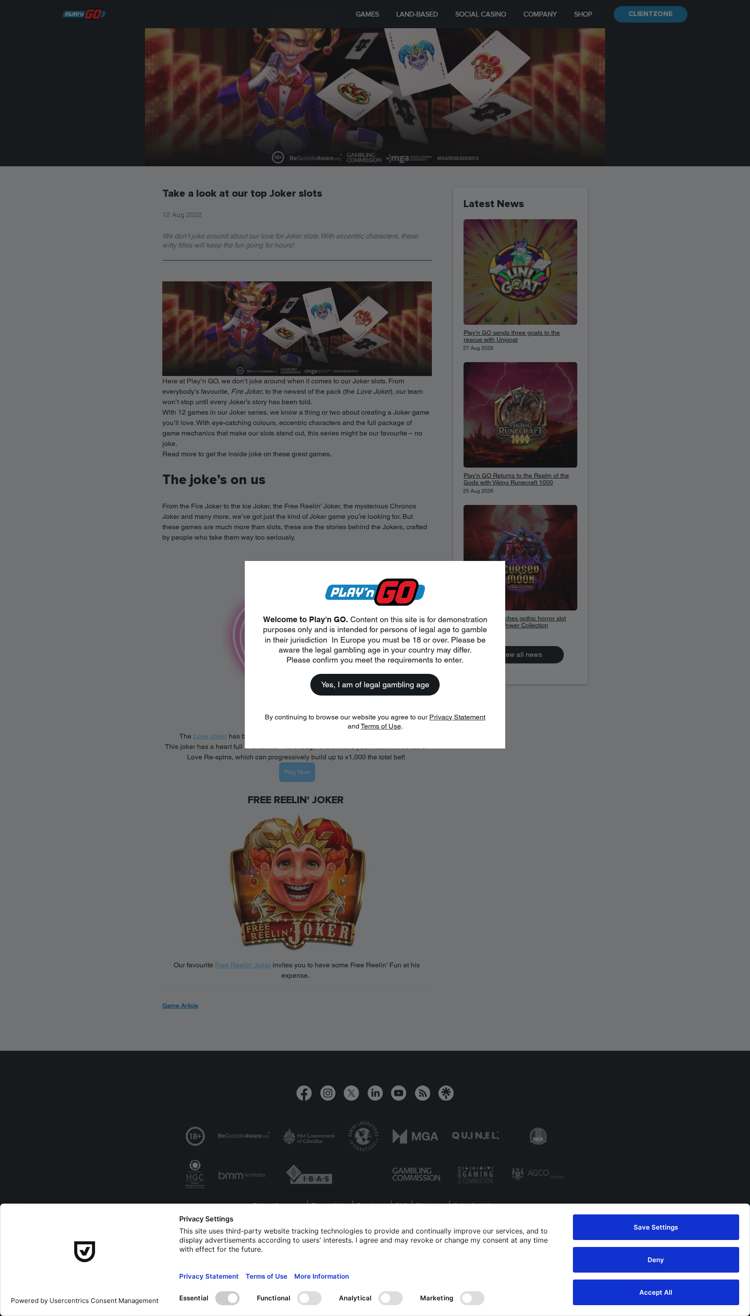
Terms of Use (381, 726)
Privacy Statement (457, 717)
